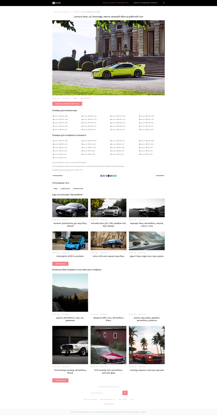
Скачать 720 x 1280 (60, 151)
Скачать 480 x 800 (146, 151)
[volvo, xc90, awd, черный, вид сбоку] (108, 240)
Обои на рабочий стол (107, 399)
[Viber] (111, 176)
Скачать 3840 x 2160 (89, 116)
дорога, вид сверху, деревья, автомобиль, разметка (147, 319)
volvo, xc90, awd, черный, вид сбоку (108, 256)
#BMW (75, 98)
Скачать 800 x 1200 (89, 147)
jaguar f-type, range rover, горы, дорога (147, 256)
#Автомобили (85, 98)
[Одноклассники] (104, 176)
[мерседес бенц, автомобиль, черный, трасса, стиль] (147, 208)
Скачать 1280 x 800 (60, 129)
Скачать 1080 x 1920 (61, 144)
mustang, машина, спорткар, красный (147, 370)
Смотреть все (60, 263)
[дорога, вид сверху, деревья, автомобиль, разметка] (147, 293)
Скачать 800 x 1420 (60, 147)
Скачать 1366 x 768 (118, 141)
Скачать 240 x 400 (146, 154)
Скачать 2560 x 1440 (147, 116)
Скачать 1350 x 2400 (61, 141)
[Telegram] (106, 176)
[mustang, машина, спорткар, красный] (147, 345)
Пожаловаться (108, 404)
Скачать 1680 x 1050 (118, 123)
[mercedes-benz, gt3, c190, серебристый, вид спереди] (108, 208)
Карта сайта (122, 399)
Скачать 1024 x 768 (146, 129)
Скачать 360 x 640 (60, 154)
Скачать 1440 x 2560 (89, 141)
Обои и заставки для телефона (145, 3)
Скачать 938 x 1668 (146, 144)
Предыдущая (57, 175)
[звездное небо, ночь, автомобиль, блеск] (108, 293)
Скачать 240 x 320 (60, 157)
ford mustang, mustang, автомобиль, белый (70, 371)
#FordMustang (78, 188)
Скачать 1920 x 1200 (147, 119)
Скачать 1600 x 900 (146, 123)
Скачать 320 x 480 (89, 154)
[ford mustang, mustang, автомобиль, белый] (70, 345)
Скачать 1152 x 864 (118, 129)
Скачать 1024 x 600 (89, 144)
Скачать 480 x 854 (118, 151)
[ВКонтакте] (101, 176)
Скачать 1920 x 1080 (61, 123)
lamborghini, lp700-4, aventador (70, 256)
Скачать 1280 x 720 (89, 129)
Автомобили (76, 12)
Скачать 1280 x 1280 (147, 141)
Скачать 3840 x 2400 (61, 116)
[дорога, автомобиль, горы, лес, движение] (70, 293)
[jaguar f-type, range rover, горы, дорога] (147, 240)
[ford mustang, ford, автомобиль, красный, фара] (108, 345)
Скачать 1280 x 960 (146, 126)
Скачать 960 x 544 (118, 144)
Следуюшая (160, 175)
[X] (108, 176)
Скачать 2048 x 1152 (118, 119)
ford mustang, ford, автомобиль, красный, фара (108, 371)
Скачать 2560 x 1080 (61, 119)
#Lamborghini (65, 188)
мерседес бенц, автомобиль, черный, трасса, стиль (147, 224)
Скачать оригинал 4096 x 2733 (68, 104)
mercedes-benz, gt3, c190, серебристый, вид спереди (108, 224)
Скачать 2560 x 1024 (89, 119)
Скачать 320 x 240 (118, 154)
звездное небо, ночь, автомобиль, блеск (108, 319)
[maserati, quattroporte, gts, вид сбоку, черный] (70, 208)
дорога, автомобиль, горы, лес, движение (70, 319)
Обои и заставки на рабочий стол (115, 3)
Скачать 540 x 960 (89, 151)
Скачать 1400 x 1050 (61, 126)
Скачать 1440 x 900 (89, 126)
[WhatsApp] (113, 176)
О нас (131, 399)
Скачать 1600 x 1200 (89, 123)
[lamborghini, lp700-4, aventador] (70, 240)
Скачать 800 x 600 (146, 147)
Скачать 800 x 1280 (118, 147)
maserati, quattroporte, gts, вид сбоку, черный (70, 224)
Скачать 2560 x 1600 (118, 116)
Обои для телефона (90, 399)
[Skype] (116, 176)
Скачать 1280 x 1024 (118, 126)
